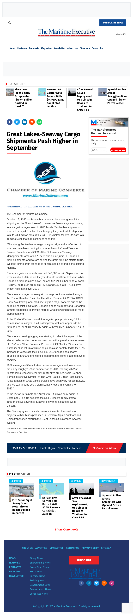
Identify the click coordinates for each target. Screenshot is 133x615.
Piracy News (36, 558)
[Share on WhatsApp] (39, 122)
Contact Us (72, 548)
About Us (27, 548)
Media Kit (121, 34)
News (12, 558)
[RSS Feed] (104, 583)
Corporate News (39, 593)
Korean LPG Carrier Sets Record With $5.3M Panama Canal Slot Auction (51, 505)
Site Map (106, 548)
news (12, 48)
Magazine (46, 48)
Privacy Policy (90, 548)
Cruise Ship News (39, 567)
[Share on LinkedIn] (24, 122)
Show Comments (66, 529)
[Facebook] (81, 583)
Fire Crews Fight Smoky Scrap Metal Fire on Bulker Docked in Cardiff (22, 507)
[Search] (9, 23)
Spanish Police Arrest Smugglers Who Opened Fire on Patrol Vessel (117, 96)
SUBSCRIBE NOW (113, 22)
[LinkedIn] (88, 583)
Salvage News (37, 576)
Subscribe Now (118, 150)
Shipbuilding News (40, 562)
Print (43, 448)
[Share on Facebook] (9, 122)
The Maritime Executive (59, 206)
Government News (40, 584)
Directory (85, 48)
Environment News (40, 589)
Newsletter (59, 48)
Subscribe (97, 48)
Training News (38, 580)
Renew (76, 448)
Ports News (36, 571)
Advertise (72, 48)
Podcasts (34, 48)
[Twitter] (96, 583)
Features (22, 48)
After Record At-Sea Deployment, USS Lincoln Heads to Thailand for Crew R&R (85, 99)
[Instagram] (111, 583)
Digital (51, 448)
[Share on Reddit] (32, 122)
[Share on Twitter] (17, 122)
